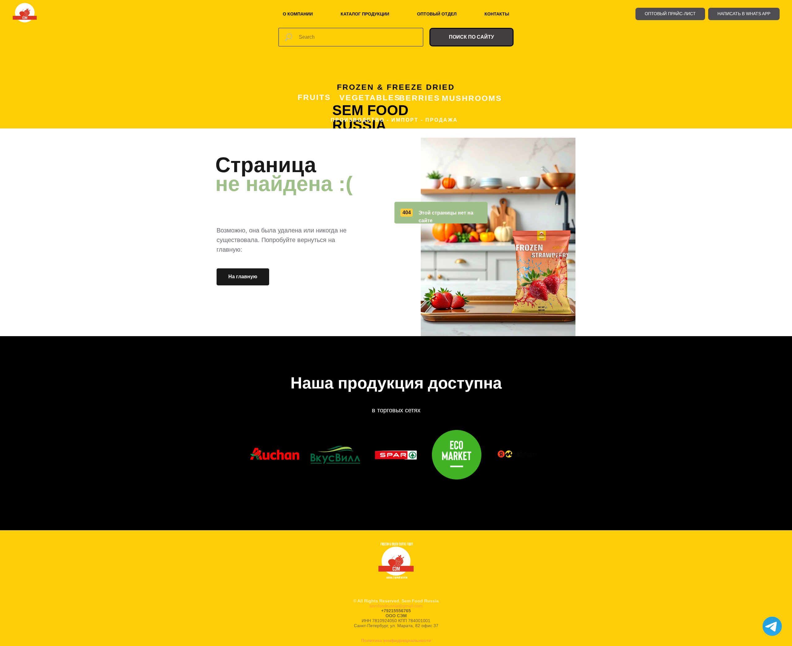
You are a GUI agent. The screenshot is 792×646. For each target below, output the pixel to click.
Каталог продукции (365, 13)
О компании (298, 13)
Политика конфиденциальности (396, 640)
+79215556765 (396, 610)
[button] (670, 14)
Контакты (496, 13)
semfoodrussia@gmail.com (396, 605)
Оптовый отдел (437, 13)
